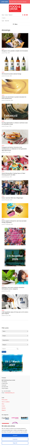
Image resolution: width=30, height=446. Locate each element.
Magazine (4, 410)
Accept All (15, 435)
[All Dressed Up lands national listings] (15, 70)
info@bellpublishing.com (9, 392)
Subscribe (7, 20)
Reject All (15, 443)
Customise (15, 439)
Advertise (4, 408)
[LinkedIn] (22, 15)
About (3, 14)
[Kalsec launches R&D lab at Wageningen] (15, 194)
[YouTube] (27, 15)
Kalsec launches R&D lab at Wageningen (12, 198)
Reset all (4, 351)
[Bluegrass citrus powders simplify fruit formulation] (15, 47)
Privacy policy (4, 399)
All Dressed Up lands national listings (12, 74)
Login (3, 20)
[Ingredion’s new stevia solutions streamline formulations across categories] (15, 284)
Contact (6, 14)
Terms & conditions (6, 401)
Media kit (10, 14)
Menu (16, 24)
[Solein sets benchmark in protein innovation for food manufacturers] (15, 93)
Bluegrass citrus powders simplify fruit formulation (15, 51)
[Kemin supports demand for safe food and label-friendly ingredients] (15, 217)
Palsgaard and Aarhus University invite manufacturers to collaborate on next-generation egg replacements (14, 149)
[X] (24, 15)
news (3, 49)
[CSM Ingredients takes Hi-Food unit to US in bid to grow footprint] (15, 308)
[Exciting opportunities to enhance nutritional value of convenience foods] (15, 119)
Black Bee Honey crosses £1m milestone (18, 1)
